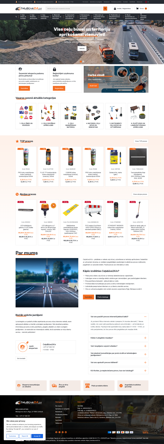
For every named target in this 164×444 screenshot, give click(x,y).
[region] (25, 429)
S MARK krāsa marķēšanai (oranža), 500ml (70, 174)
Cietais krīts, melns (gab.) (115, 173)
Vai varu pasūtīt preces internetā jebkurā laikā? (109, 317)
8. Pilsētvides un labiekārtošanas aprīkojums (114, 16)
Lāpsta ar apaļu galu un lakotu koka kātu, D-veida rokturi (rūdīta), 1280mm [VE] (138, 228)
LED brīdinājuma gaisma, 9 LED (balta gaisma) (26, 227)
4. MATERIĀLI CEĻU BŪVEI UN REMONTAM (93, 125)
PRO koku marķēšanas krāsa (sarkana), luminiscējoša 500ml (26, 174)
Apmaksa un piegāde (96, 2)
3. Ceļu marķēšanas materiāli (45, 16)
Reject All (25, 436)
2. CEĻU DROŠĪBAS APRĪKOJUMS (48, 124)
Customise (12, 436)
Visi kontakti (21, 358)
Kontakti (125, 2)
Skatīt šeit (93, 86)
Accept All (37, 436)
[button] (81, 61)
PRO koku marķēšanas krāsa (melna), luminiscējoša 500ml (93, 174)
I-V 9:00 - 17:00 (48, 350)
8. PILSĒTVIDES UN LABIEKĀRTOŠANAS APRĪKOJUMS (138, 125)
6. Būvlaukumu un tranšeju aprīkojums (84, 16)
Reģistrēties (59, 88)
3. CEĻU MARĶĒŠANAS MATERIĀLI (70, 125)
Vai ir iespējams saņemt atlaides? (104, 346)
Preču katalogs (103, 297)
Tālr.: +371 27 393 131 (23, 416)
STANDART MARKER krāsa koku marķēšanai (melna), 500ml (115, 227)
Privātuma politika (116, 2)
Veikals (82, 48)
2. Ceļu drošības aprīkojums (33, 16)
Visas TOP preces (141, 141)
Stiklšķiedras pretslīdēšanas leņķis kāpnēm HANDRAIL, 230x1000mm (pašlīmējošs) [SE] (71, 229)
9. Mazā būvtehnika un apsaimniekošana (131, 16)
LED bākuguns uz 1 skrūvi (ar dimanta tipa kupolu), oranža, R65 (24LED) (48, 228)
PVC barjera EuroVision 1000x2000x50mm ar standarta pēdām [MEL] (93, 227)
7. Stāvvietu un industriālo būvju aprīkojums (99, 16)
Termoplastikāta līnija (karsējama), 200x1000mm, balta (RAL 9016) (138, 175)
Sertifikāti (132, 2)
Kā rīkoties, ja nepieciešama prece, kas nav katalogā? (112, 371)
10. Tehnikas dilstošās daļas (143, 16)
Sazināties (24, 88)
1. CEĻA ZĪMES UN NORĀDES (26, 124)
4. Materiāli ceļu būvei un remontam (56, 16)
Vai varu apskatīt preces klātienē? (104, 362)
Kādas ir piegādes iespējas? (102, 338)
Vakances (139, 2)
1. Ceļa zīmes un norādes (23, 16)
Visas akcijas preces (140, 194)
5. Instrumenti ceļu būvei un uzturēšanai (69, 16)
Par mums (85, 2)
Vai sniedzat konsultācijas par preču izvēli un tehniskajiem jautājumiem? (114, 354)
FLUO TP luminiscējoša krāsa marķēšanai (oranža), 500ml (48, 174)
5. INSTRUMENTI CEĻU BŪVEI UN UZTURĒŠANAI (116, 125)
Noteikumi (107, 2)
